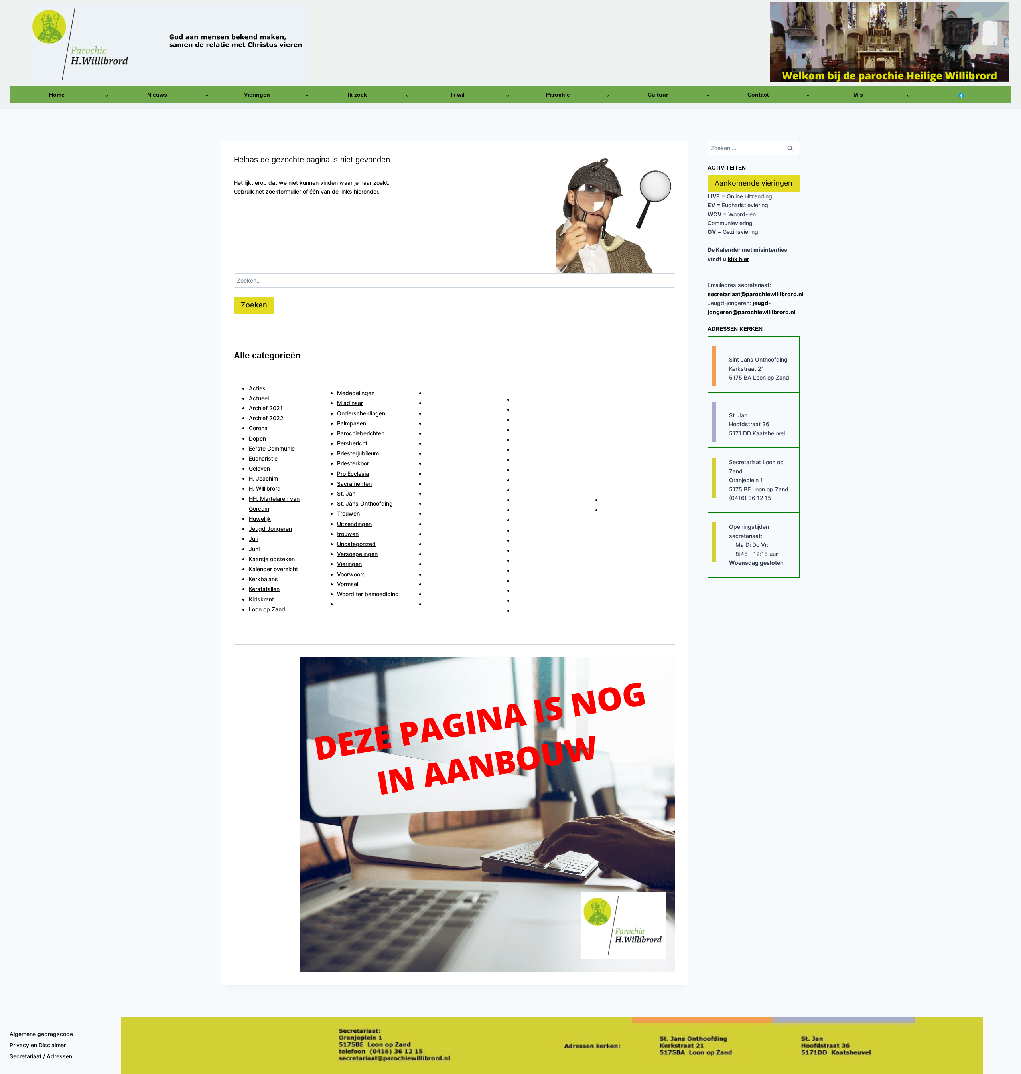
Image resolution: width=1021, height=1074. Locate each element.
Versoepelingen (357, 553)
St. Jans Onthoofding (365, 503)
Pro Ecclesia (353, 473)
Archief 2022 (266, 418)
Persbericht (352, 443)
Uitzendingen (354, 523)
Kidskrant (261, 599)
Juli (253, 538)
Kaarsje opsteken (272, 559)
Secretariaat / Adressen (41, 1056)
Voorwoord (351, 574)
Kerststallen (264, 588)
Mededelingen (355, 393)
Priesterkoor (353, 463)
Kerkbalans (263, 579)
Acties (257, 388)
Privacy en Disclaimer (38, 1045)
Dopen (257, 438)
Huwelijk (260, 518)
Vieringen (349, 563)
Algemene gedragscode (41, 1033)
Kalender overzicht (273, 569)
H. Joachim (263, 478)
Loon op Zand (267, 609)
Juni (254, 549)
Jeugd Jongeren (270, 528)
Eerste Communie (272, 448)
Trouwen (348, 513)
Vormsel (347, 584)
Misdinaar (350, 403)
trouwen (348, 533)
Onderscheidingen (361, 413)
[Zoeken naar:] (454, 280)
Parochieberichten (360, 433)
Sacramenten (354, 483)
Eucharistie (263, 458)
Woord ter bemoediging (368, 594)
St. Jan (346, 493)
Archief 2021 (266, 408)
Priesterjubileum (358, 453)
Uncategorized (356, 543)
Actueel (259, 398)
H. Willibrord (265, 488)
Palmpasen (351, 423)
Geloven (259, 468)
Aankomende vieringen (753, 183)
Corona (258, 428)
